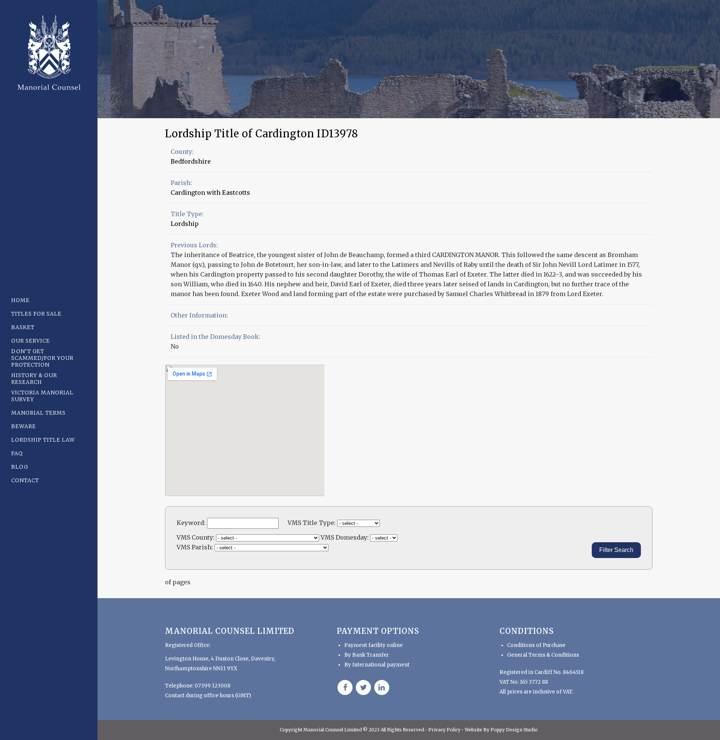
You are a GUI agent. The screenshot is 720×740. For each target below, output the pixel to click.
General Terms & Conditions (543, 655)
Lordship (185, 223)
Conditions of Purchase (536, 645)
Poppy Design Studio (514, 729)
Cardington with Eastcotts (210, 192)
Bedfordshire (191, 161)
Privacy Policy (445, 729)
